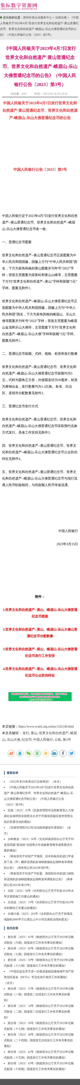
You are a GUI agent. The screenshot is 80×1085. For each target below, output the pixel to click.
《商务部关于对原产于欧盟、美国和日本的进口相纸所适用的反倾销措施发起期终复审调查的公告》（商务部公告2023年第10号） (39, 879)
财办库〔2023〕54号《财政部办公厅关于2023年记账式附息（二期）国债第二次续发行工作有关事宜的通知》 (39, 1011)
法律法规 (61, 17)
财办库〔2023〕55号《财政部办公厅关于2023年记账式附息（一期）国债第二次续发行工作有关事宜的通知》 (39, 994)
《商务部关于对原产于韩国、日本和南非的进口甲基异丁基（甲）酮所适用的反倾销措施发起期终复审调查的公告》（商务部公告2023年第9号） (39, 862)
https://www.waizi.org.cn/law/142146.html (46, 726)
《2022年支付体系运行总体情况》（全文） (35, 781)
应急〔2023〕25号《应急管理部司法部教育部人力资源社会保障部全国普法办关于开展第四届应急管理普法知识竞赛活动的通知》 (39, 816)
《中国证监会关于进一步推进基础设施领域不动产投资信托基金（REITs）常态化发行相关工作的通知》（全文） (39, 977)
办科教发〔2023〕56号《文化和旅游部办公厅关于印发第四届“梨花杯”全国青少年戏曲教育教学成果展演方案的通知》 (39, 845)
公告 (58, 739)
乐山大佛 (13, 739)
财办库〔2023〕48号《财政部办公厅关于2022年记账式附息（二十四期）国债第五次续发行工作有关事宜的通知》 (39, 1040)
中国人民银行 (43, 739)
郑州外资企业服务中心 (37, 17)
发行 (26, 733)
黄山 (34, 733)
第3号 (67, 739)
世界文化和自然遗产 (54, 733)
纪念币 (27, 739)
